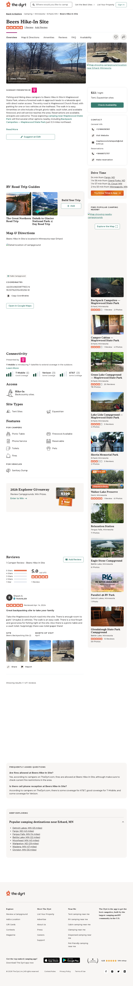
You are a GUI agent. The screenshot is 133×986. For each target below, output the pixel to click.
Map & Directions (30, 37)
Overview (11, 37)
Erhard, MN (52, 14)
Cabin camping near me (79, 924)
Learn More (12, 368)
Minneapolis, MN (118, 187)
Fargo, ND (109, 177)
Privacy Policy (65, 971)
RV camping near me (78, 919)
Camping (28, 14)
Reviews (62, 37)
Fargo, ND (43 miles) (23, 831)
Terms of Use (80, 971)
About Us (41, 924)
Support (41, 940)
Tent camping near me (78, 914)
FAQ (73, 37)
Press (40, 930)
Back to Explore (14, 14)
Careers (40, 935)
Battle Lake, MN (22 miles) (26, 837)
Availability (85, 37)
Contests (10, 930)
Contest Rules (50, 971)
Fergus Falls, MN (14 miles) (26, 834)
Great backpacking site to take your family (30, 610)
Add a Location (13, 919)
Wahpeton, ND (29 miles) (25, 843)
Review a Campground (17, 914)
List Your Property (105, 5)
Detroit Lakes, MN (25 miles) (27, 828)
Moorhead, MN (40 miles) (25, 840)
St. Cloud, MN (115, 183)
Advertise (41, 919)
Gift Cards (10, 924)
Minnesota (40, 14)
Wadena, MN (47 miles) (24, 846)
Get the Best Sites (83, 5)
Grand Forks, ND (116, 180)
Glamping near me (76, 930)
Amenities (49, 37)
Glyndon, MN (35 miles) (24, 850)
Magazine (10, 935)
